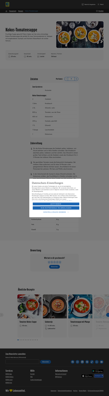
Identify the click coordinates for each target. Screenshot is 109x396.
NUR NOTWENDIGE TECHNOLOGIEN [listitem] (56, 208)
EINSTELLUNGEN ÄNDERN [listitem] (54, 212)
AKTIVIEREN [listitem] (55, 204)
